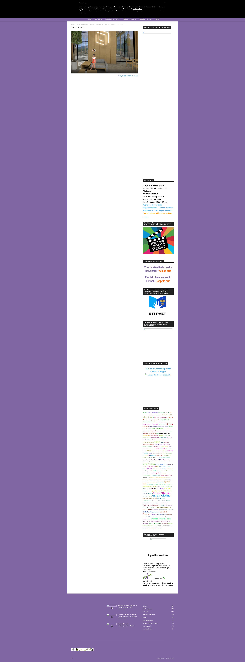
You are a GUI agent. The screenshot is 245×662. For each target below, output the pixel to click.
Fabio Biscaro (162, 526)
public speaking (154, 500)
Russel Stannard (164, 523)
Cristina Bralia (159, 455)
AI (152, 473)
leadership (169, 514)
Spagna (156, 488)
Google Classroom (151, 466)
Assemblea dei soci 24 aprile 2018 (150, 498)
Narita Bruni (157, 505)
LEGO (146, 455)
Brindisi (155, 503)
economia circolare (150, 528)
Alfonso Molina (146, 462)
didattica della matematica (158, 477)
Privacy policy (161, 658)
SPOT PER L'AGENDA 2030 (161, 519)
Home (90, 19)
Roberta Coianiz (168, 505)
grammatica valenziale (163, 509)
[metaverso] (104, 73)
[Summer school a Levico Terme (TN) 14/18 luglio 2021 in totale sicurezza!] (112, 617)
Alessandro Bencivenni (147, 446)
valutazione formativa (149, 433)
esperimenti (159, 528)
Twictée (163, 468)
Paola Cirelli (160, 449)
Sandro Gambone (166, 486)
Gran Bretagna (158, 439)
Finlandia (170, 479)
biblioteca (156, 417)
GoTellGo (145, 453)
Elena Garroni (152, 462)
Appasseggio (163, 417)
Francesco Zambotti (147, 521)
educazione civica (146, 477)
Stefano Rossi (170, 464)
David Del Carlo (166, 491)
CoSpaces (149, 491)
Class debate (159, 457)
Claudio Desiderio (147, 473)
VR (153, 417)
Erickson (169, 424)
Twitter (148, 519)
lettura (156, 422)
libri (157, 466)
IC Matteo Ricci (148, 512)
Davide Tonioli (155, 514)
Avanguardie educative (147, 486)
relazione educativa (162, 503)
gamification (156, 491)
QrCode (168, 462)
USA (170, 412)
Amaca (161, 488)
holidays (159, 498)
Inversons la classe (151, 457)
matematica (158, 444)
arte (160, 424)
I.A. (168, 412)
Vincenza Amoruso (153, 426)
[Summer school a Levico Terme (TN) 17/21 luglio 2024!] (112, 608)
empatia (162, 475)
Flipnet (157, 442)
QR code (153, 439)
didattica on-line (160, 482)
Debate (148, 451)
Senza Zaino (155, 468)
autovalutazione (152, 448)
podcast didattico (159, 471)
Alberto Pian (151, 489)
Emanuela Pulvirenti (154, 437)
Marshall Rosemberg (152, 482)
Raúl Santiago (154, 521)
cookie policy (137, 9)
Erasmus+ (169, 451)
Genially (153, 459)
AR (157, 462)
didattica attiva (148, 505)
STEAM (165, 514)
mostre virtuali (166, 457)
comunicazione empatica (153, 479)
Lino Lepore (171, 509)
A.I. (147, 429)
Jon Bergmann (162, 500)
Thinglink (145, 491)
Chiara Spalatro (149, 507)
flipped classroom (156, 428)
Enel (149, 455)
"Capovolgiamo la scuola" (151, 424)
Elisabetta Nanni (168, 471)
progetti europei (169, 468)
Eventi (157, 19)
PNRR (163, 424)
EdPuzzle (159, 521)
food (154, 471)
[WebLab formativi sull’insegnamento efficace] (112, 626)
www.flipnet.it (147, 581)
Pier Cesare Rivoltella (162, 462)
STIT (149, 428)
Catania (150, 496)
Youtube (145, 519)
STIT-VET (167, 488)
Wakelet (162, 442)
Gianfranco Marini (164, 479)
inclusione (147, 475)
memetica (150, 453)
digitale (144, 412)
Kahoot (144, 516)
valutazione (147, 509)
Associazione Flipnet (112, 19)
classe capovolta (151, 420)
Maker (160, 415)
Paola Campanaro (167, 453)
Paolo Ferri (151, 503)
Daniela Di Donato (161, 493)
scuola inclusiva (160, 431)
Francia (160, 468)
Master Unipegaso (168, 431)
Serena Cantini (156, 512)
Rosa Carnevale (155, 523)
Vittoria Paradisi (148, 442)
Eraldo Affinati (146, 426)
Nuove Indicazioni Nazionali (163, 426)
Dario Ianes (150, 484)
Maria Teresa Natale (164, 507)
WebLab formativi (129, 19)
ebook (147, 412)
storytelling (157, 473)
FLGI (144, 455)
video (155, 528)
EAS (145, 466)
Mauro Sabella (146, 415)
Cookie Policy (170, 658)
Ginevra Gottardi (154, 415)
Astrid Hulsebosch (164, 433)
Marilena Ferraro (164, 516)
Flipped (161, 435)
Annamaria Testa (168, 475)
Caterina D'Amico (157, 453)
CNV (144, 488)
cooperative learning (153, 412)
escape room (162, 422)
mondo (144, 471)
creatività (150, 468)
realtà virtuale (146, 435)
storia (158, 486)
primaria (155, 486)
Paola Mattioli (161, 412)
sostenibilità (166, 428)
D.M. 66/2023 (161, 514)
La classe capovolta (151, 431)
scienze (166, 442)
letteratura (145, 482)
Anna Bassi (153, 455)
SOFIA (151, 471)
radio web (164, 473)
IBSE (168, 525)
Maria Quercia (156, 516)
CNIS (150, 415)
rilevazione (145, 493)
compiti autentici (155, 475)
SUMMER (158, 460)
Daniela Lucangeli (146, 437)
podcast (155, 525)
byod (148, 471)
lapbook (166, 448)
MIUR (146, 488)
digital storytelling (161, 464)
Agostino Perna (155, 509)
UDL (143, 466)
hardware (145, 496)
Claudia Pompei (149, 516)
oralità (157, 433)
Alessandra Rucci (165, 439)
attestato (150, 493)
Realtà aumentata (165, 459)
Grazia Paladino (161, 495)
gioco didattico (165, 446)
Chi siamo (98, 19)
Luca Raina (158, 420)
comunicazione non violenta (162, 484)
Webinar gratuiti (145, 19)
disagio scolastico (166, 444)
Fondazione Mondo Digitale (158, 451)
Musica (165, 412)
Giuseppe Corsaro (154, 435)
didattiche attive (147, 459)
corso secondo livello (157, 446)
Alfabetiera (149, 439)
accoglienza (163, 437)
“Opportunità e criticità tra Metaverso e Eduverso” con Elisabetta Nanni (96, 24)
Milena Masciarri (163, 466)
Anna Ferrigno (149, 464)
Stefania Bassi (169, 422)
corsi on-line (167, 435)
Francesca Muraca (148, 444)
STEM (162, 505)
